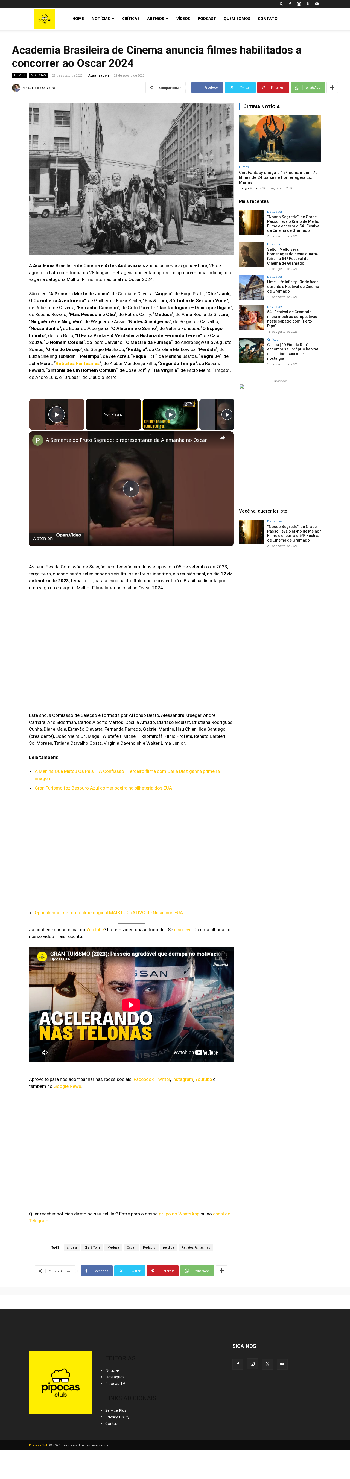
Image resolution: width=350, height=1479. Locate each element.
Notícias (101, 18)
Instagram (182, 1079)
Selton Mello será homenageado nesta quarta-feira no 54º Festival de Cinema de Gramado (293, 256)
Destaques (274, 211)
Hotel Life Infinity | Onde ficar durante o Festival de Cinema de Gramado (293, 286)
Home (78, 18)
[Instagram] (299, 4)
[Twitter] (308, 4)
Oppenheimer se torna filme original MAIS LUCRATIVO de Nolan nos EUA (109, 912)
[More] (332, 87)
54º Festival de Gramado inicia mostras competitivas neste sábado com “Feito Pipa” (292, 319)
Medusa (113, 1247)
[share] (223, 438)
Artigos (155, 18)
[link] (37, 440)
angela (72, 1247)
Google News (67, 1086)
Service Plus (115, 1410)
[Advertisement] (280, 594)
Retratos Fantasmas (78, 363)
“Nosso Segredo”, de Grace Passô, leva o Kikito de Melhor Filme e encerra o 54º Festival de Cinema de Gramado (294, 224)
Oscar (131, 1247)
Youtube (203, 1079)
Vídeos (183, 18)
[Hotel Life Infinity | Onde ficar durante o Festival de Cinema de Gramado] (251, 287)
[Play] (170, 414)
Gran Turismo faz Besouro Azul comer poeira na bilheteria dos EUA (103, 788)
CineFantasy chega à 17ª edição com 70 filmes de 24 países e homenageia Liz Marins (278, 177)
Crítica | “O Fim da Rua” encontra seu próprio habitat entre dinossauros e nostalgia (292, 352)
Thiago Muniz (249, 188)
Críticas (130, 18)
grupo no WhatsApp (179, 1214)
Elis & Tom (92, 1247)
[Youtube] (317, 4)
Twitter (163, 1079)
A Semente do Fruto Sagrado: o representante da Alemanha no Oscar (126, 440)
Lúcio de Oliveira (41, 88)
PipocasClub (38, 1445)
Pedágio (149, 1247)
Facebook (144, 1079)
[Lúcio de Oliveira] (17, 88)
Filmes (19, 75)
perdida (168, 1247)
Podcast (207, 18)
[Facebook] (290, 4)
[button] (282, 4)
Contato (268, 18)
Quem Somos (237, 18)
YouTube (95, 929)
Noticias (38, 75)
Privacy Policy (117, 1416)
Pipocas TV (115, 1383)
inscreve (182, 929)
